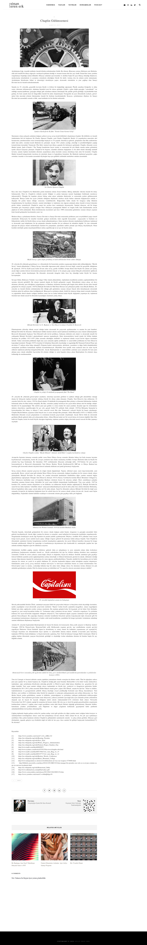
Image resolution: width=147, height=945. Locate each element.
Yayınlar (72, 5)
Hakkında (50, 5)
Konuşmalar (85, 5)
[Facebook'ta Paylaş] (44, 790)
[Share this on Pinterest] (54, 790)
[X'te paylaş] (49, 790)
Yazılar (61, 5)
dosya (19, 780)
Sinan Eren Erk (82, 941)
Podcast (98, 5)
